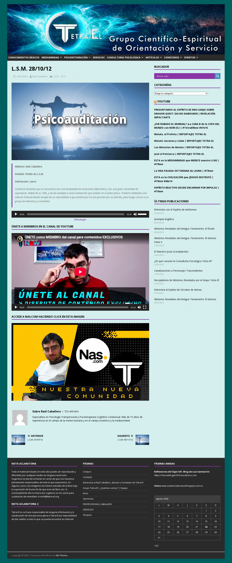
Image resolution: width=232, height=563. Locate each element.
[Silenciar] (135, 214)
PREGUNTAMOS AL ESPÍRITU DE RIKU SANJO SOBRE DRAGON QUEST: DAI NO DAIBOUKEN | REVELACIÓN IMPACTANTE (184, 113)
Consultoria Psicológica (123, 57)
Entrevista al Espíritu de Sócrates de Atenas (178, 289)
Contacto (87, 477)
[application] (80, 214)
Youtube (163, 101)
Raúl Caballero (40, 76)
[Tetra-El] (116, 52)
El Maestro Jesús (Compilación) (171, 251)
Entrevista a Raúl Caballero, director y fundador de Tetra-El (113, 482)
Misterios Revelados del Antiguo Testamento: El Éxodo (184, 228)
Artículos (152, 57)
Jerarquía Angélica (164, 219)
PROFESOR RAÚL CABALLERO (97, 504)
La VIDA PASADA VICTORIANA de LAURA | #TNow (183, 170)
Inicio (85, 493)
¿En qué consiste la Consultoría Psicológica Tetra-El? (183, 261)
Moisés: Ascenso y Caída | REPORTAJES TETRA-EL (184, 140)
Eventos (189, 57)
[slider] (142, 214)
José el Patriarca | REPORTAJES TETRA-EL (179, 154)
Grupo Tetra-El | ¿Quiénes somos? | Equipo (105, 487)
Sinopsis (87, 514)
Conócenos (171, 57)
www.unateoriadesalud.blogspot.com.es (182, 485)
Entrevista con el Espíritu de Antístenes (175, 209)
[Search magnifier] (217, 76)
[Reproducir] (16, 214)
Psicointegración (76, 57)
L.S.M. (56, 76)
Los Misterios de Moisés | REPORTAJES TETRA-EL (184, 147)
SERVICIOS (99, 57)
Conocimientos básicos (23, 57)
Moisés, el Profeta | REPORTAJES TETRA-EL (180, 134)
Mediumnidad (50, 57)
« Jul (156, 545)
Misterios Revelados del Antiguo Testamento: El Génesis (185, 299)
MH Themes (61, 555)
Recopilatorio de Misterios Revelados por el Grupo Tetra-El (186, 280)
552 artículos (72, 411)
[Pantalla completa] (144, 307)
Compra (87, 471)
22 (206, 526)
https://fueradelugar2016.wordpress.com (175, 475)
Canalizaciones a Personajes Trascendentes (178, 270)
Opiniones (88, 498)
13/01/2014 (22, 76)
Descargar (80, 219)
